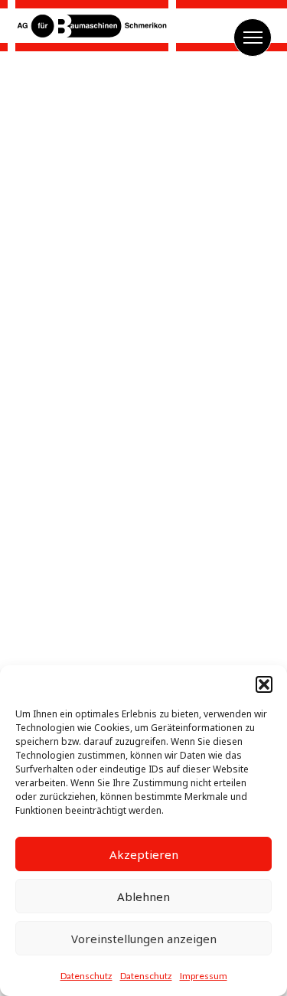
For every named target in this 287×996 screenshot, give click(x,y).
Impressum (203, 975)
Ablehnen (143, 896)
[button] (264, 684)
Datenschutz (86, 975)
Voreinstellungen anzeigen (144, 938)
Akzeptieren (143, 854)
